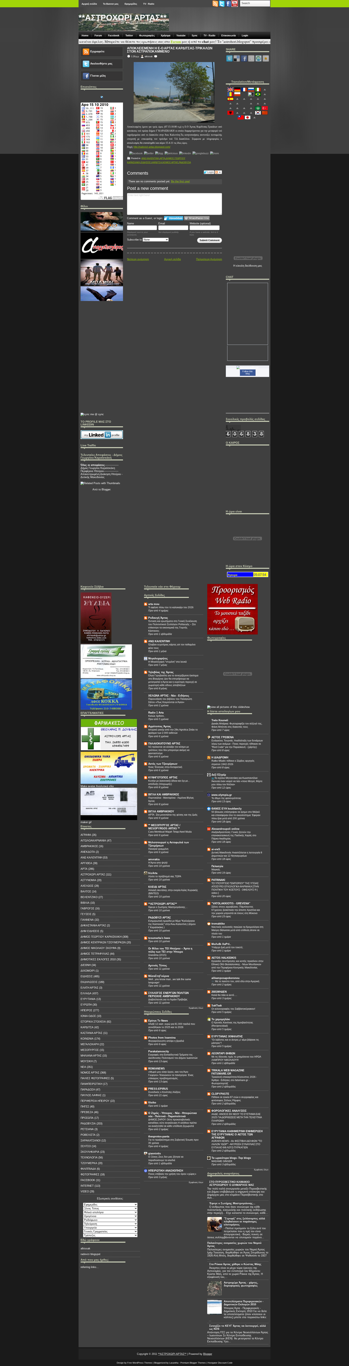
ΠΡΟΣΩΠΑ (87, 1117)
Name (130, 223)
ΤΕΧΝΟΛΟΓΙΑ (89, 1157)
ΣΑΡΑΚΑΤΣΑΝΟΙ (91, 1140)
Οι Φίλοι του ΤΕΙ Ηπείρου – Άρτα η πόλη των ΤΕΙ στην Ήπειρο (170, 950)
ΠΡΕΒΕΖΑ (87, 1112)
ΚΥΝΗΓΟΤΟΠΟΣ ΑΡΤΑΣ (163, 777)
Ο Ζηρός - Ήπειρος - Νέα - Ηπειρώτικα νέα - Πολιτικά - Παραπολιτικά (172, 1115)
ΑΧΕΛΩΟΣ (87, 885)
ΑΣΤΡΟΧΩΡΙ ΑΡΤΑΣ (93, 874)
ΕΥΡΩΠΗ (86, 1004)
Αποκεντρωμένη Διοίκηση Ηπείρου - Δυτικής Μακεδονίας (102, 476)
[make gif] (109, 750)
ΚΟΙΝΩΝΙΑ (87, 1038)
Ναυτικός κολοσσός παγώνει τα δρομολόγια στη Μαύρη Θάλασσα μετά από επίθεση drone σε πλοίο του (237, 930)
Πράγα (232, 574)
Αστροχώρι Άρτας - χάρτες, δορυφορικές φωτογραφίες (241, 1284)
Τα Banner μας (111, 4)
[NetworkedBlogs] (248, 367)
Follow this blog (247, 372)
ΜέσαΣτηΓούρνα (158, 976)
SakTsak (216, 1005)
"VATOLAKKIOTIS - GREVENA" (230, 903)
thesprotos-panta (158, 1136)
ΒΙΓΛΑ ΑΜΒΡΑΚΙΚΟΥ (161, 811)
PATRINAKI (218, 879)
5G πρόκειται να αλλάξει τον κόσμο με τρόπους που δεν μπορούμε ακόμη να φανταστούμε (168, 750)
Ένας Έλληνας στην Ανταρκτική (165, 767)
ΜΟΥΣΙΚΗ (87, 1061)
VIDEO (85, 1191)
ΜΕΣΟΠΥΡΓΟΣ (90, 1049)
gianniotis (154, 1153)
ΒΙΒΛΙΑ (85, 902)
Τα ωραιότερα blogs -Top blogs (231, 1157)
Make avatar (88, 786)
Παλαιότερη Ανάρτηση (209, 259)
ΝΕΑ (83, 1066)
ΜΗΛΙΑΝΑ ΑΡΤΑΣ (91, 1055)
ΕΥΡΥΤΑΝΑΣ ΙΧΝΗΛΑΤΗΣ (227, 1036)
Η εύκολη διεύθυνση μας (247, 265)
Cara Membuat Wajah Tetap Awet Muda (170, 831)
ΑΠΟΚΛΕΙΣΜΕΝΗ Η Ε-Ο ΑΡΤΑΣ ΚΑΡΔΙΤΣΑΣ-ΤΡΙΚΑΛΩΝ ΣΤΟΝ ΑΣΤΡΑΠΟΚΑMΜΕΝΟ (169, 50)
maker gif (86, 822)
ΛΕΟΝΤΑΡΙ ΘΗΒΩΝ (223, 1053)
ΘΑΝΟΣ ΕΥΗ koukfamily (226, 808)
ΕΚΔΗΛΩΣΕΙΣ (89, 982)
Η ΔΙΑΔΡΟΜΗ (219, 757)
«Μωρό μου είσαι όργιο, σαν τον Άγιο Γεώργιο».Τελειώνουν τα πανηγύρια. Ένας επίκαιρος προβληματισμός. (170, 1075)
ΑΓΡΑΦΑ (86, 834)
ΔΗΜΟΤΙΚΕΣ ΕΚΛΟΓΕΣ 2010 (98, 959)
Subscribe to (135, 239)
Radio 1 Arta (156, 712)
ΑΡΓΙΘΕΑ (86, 863)
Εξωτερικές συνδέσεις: (110, 1198)
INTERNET (87, 1185)
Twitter (129, 35)
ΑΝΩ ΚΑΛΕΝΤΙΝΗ (150, 158)
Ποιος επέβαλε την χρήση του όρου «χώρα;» (172, 1174)
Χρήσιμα (165, 35)
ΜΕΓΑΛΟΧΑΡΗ (90, 1044)
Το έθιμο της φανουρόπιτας (226, 798)
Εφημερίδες (131, 4)
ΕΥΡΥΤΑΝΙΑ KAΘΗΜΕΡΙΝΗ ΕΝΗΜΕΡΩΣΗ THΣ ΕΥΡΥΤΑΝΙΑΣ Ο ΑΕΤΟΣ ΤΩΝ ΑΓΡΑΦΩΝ (237, 1134)
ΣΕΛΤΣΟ (86, 1146)
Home (85, 35)
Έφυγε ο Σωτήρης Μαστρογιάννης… (168, 907)
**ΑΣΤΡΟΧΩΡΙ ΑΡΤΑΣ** (123, 17)
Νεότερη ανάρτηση (138, 259)
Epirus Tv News (158, 1020)
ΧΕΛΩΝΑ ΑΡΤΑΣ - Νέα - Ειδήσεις (168, 695)
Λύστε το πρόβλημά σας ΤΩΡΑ (164, 876)
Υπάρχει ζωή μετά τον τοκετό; (227, 947)
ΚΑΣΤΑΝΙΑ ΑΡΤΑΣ (91, 1033)
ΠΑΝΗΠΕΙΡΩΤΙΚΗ (91, 1083)
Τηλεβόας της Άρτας (161, 672)
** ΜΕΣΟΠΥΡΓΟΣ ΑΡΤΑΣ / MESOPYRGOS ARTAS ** (164, 827)
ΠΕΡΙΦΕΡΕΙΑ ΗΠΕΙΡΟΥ (95, 1100)
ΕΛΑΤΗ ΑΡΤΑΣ (89, 987)
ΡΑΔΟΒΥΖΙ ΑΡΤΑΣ (159, 917)
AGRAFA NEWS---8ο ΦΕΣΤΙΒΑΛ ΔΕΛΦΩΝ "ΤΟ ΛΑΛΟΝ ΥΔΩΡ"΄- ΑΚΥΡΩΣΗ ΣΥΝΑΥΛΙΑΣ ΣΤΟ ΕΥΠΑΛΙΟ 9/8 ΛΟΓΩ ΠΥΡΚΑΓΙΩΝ (236, 1144)
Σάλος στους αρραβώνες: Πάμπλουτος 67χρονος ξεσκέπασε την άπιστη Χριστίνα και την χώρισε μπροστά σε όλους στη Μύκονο (235, 910)
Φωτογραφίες (147, 35)
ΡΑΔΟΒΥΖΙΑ (185, 162)
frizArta (152, 873)
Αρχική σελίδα (89, 4)
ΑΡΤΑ (162, 158)
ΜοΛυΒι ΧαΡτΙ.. (221, 944)
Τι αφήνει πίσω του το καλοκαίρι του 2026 (170, 607)
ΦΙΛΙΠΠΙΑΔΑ (88, 1168)
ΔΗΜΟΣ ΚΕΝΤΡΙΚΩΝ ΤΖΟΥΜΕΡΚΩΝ (103, 942)
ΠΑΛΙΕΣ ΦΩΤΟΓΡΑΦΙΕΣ (95, 1078)
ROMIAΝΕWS (156, 1068)
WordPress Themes (142, 1363)
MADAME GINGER (221, 1161)
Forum (98, 35)
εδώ (111, 786)
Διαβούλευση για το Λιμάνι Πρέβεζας (167, 999)
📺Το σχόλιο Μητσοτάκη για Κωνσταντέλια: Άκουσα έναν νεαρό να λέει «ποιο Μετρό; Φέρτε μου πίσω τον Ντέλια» (236, 781)
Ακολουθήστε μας (101, 63)
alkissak (85, 1248)
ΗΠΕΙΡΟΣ (86, 1010)
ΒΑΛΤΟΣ (86, 891)
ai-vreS (215, 849)
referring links (88, 1267)
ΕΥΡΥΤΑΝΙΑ (88, 999)
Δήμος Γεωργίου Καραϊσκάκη (98, 468)
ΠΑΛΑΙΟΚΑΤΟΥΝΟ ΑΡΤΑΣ (164, 743)
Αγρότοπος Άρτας (159, 726)
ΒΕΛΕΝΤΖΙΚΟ (89, 897)
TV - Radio (148, 4)
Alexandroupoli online (225, 828)
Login (245, 35)
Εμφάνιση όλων (196, 1008)
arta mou (153, 604)
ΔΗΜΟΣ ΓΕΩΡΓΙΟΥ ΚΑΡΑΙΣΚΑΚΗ (101, 936)
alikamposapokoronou (225, 978)
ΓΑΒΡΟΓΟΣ (87, 908)
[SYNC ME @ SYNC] (92, 414)
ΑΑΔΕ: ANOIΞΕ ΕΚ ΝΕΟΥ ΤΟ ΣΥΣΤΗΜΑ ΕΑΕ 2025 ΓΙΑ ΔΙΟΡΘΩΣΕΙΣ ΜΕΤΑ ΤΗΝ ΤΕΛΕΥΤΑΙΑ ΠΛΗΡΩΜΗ (236, 1117)
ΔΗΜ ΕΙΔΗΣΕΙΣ (90, 931)
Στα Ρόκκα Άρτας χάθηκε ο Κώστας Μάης (235, 1264)
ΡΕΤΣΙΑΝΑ (87, 1129)
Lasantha (173, 1363)
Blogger (106, 489)
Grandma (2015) (157, 955)
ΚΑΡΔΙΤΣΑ (156, 162)
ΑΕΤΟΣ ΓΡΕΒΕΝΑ (222, 737)
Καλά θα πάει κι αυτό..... (224, 995)
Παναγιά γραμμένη (158, 849)
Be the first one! (180, 181)
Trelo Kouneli (219, 720)
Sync (195, 35)
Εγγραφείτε (97, 51)
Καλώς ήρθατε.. (156, 716)
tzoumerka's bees (159, 938)
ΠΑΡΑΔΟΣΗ (88, 1089)
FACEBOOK (88, 1180)
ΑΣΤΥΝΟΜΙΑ (88, 880)
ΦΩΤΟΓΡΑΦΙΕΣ (90, 1174)
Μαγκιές (215, 869)
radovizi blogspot (90, 1254)
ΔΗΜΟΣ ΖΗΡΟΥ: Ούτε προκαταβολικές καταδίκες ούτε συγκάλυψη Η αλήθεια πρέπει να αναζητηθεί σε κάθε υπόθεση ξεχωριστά (172, 1122)
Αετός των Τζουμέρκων (162, 763)
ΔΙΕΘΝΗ (86, 965)
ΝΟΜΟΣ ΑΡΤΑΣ (170, 162)
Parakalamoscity (158, 1051)
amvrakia (154, 859)
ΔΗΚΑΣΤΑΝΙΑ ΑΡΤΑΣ (93, 925)
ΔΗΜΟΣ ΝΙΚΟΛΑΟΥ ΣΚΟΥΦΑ (99, 948)
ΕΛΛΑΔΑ (86, 993)
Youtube (181, 35)
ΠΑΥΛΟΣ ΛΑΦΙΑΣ (91, 1095)
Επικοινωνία (228, 35)
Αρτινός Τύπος (157, 965)
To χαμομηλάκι (220, 1019)
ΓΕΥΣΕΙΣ (86, 914)
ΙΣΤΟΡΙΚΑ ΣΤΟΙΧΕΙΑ (93, 1021)
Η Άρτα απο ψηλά (157, 862)
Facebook (113, 35)
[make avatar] (109, 783)
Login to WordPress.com (197, 218)
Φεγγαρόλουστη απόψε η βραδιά (166, 1041)
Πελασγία (217, 866)
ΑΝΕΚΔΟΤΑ (88, 851)
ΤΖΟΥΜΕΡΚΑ (89, 1163)
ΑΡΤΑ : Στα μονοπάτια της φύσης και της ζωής (173, 814)
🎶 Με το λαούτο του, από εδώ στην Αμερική (235, 981)
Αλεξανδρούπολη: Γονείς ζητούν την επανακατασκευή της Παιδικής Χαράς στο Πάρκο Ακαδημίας (233, 835)
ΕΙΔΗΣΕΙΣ (146, 162)
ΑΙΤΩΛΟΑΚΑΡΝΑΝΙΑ (93, 840)
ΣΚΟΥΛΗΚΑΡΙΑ (90, 1151)
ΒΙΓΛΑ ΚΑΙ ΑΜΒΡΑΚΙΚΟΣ (163, 794)
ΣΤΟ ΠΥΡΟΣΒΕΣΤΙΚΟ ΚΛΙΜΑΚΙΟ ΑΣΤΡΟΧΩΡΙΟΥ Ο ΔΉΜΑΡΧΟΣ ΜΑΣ (231, 1183)
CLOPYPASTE (220, 1093)
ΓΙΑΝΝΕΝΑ (87, 919)
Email (161, 223)
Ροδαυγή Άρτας (158, 617)
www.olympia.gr (221, 794)
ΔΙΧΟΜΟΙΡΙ (88, 970)
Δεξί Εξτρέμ (218, 774)
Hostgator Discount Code (220, 1363)
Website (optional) (200, 223)
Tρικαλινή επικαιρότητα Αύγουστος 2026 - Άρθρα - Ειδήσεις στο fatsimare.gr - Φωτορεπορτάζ (234, 1080)
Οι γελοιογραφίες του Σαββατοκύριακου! (233, 1008)
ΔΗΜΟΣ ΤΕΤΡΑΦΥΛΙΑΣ (95, 953)
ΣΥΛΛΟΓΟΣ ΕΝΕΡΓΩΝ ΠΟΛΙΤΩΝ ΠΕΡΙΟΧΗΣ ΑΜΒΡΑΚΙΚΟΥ (168, 994)
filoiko (152, 1102)
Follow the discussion (218, 172)
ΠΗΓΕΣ (85, 1106)
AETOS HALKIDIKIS (223, 957)
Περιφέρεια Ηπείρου (92, 471)
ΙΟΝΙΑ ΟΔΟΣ (88, 1016)
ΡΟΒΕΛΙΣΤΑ (88, 1134)
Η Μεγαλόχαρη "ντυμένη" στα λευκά (167, 661)
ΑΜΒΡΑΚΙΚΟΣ (89, 846)
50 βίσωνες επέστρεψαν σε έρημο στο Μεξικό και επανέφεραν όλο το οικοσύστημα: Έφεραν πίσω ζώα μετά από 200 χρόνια (235, 815)
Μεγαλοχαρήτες (158, 658)
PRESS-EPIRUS (158, 1088)
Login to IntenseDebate (173, 218)
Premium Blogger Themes (193, 1363)
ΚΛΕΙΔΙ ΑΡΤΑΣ (157, 886)
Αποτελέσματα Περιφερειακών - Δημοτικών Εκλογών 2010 (243, 1303)
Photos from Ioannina (162, 1037)
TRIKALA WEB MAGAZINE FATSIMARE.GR (227, 1072)
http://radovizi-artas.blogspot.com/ (152, 147)
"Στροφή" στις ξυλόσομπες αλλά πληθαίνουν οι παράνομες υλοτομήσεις (244, 1221)
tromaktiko (218, 923)
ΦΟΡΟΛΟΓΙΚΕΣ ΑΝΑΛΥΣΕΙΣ (229, 1110)
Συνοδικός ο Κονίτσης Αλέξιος (164, 1092)
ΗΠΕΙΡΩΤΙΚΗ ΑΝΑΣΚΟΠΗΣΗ (165, 1170)
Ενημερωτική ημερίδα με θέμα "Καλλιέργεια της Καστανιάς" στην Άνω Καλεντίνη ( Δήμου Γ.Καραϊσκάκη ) (172, 924)
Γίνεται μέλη (98, 75)
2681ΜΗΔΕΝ (219, 991)
